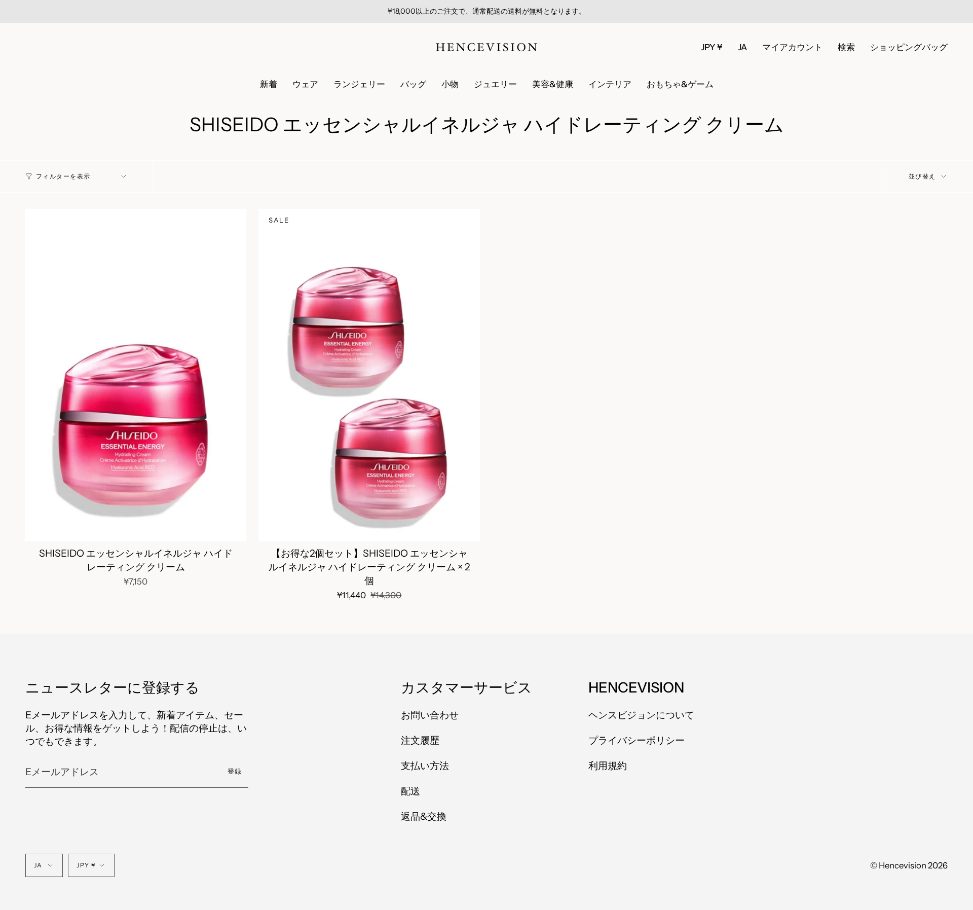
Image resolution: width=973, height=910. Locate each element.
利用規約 (607, 765)
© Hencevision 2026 (909, 865)
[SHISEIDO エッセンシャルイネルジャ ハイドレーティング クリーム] (135, 375)
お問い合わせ (430, 715)
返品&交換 (423, 816)
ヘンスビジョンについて (641, 715)
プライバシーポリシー (636, 740)
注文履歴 (420, 740)
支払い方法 (425, 765)
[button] (846, 47)
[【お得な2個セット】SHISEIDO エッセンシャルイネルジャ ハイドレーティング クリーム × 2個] (369, 375)
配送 (410, 791)
